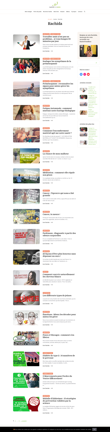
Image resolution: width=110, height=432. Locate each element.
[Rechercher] (96, 62)
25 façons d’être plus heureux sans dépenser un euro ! (59, 255)
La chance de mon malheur (56, 154)
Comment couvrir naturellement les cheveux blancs (59, 275)
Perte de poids (37, 11)
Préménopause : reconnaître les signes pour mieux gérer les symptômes (58, 86)
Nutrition (46, 293)
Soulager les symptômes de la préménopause (57, 62)
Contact (80, 11)
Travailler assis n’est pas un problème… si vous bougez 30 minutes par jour (57, 39)
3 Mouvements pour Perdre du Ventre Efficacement (57, 377)
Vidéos (68, 11)
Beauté (62, 11)
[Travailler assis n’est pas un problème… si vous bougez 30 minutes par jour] (83, 90)
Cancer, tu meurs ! (51, 214)
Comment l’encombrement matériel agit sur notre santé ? (57, 132)
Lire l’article (46, 51)
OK (94, 429)
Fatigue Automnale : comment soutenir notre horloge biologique (59, 109)
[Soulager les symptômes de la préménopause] (83, 97)
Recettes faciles (47, 11)
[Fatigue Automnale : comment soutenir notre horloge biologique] (83, 113)
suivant (23, 421)
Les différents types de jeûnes (57, 295)
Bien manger (28, 11)
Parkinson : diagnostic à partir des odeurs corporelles (59, 234)
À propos (73, 11)
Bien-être (56, 11)
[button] (84, 12)
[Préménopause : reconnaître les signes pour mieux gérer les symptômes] (83, 104)
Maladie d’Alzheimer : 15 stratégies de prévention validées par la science (59, 400)
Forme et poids (55, 34)
